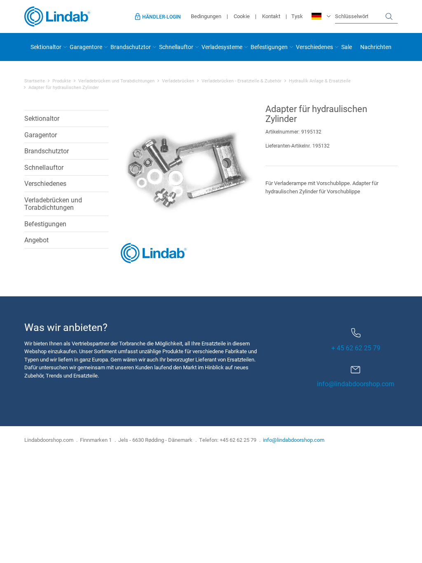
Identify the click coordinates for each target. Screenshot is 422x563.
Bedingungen (206, 16)
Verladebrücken (178, 81)
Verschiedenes (314, 47)
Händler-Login (161, 16)
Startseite (34, 81)
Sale (346, 47)
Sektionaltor (45, 47)
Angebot (36, 239)
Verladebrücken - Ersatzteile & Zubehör (241, 81)
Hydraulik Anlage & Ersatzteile (320, 81)
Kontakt (271, 16)
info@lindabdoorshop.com (355, 383)
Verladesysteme (222, 47)
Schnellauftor (176, 47)
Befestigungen (269, 47)
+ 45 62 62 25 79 (355, 347)
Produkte (61, 81)
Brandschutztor (130, 47)
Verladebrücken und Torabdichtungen (116, 81)
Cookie (242, 16)
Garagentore (86, 47)
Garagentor (40, 134)
